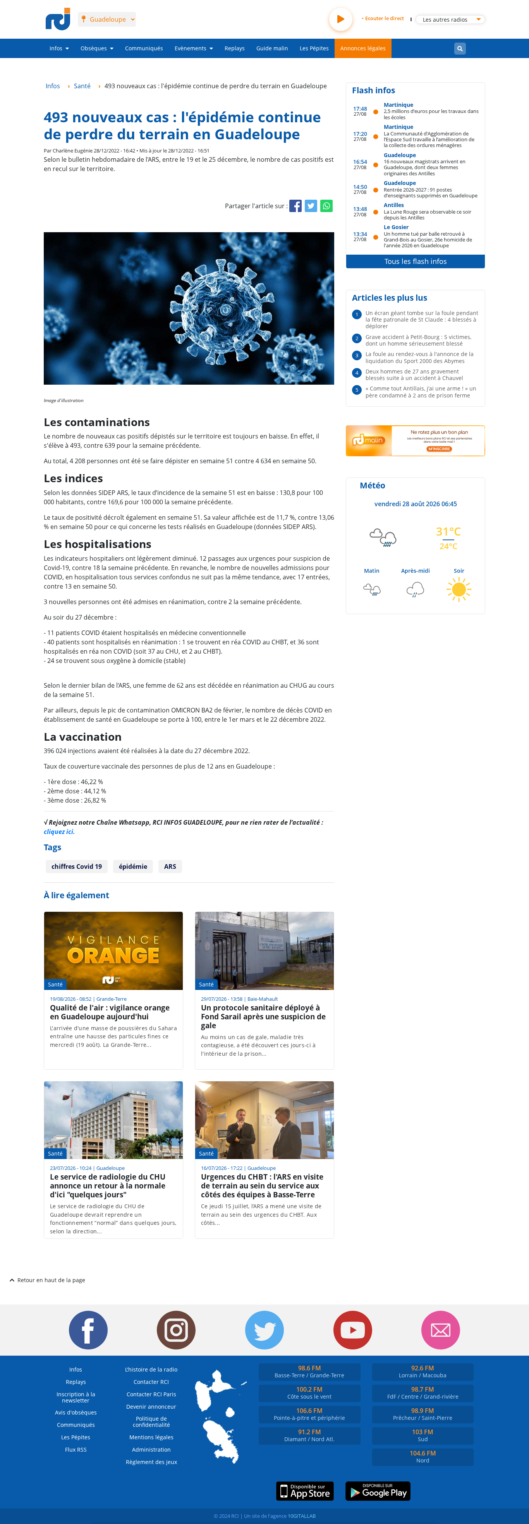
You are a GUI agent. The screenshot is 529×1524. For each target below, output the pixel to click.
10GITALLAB (302, 1515)
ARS (170, 866)
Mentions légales (151, 1437)
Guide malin (272, 48)
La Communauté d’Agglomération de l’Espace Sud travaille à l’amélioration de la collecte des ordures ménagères (429, 139)
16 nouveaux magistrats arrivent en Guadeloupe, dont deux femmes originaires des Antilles (424, 167)
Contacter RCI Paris (151, 1394)
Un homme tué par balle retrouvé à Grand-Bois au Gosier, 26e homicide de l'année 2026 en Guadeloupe (428, 239)
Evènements (190, 48)
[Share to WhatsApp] (326, 206)
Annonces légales (363, 48)
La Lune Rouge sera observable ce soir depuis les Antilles (427, 214)
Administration (151, 1449)
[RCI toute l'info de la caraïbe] (58, 19)
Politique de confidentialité (151, 1421)
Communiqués (144, 48)
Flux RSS (76, 1449)
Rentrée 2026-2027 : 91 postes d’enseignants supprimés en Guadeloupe (430, 192)
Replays (235, 48)
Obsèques (94, 48)
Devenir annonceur (151, 1406)
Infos (56, 48)
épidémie (133, 866)
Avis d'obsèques (76, 1412)
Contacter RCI (151, 1381)
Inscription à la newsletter (76, 1397)
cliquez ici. (59, 831)
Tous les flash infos (416, 261)
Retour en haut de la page (51, 1280)
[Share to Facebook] (295, 206)
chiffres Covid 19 (77, 866)
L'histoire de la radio (151, 1369)
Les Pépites (314, 48)
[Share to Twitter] (311, 206)
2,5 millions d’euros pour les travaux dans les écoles (431, 114)
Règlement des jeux (151, 1462)
